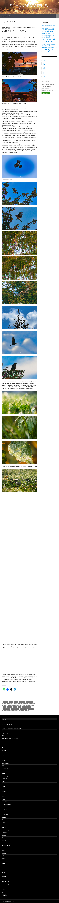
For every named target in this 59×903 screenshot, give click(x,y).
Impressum (48, 15)
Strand (55, 47)
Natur (54, 39)
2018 (44, 71)
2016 (44, 73)
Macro (47, 39)
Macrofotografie (16, 27)
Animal (45, 25)
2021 (44, 67)
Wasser (44, 52)
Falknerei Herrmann (46, 29)
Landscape (44, 37)
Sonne (47, 45)
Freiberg (51, 31)
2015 (44, 75)
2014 (44, 76)
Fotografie (46, 31)
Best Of (23, 15)
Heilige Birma (44, 33)
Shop (54, 15)
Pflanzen (32, 27)
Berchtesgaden (52, 25)
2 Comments (24, 34)
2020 (44, 68)
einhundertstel (6, 16)
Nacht (50, 39)
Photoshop (48, 44)
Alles (3, 27)
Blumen (50, 26)
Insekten (44, 35)
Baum (48, 25)
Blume (47, 26)
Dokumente (36, 15)
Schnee (44, 46)
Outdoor (23, 27)
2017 (44, 72)
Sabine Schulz (16, 34)
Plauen (52, 44)
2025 (44, 62)
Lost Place (43, 39)
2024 (44, 63)
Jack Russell (48, 35)
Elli (53, 28)
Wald (52, 50)
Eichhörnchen (49, 28)
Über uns (42, 15)
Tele (3, 28)
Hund (52, 33)
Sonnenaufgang (53, 45)
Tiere (6, 28)
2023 (44, 64)
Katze (53, 35)
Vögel (9, 28)
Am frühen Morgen (14, 31)
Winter (49, 52)
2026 (44, 60)
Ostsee (43, 42)
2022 (44, 66)
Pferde (28, 27)
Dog (45, 28)
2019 (44, 69)
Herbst (48, 33)
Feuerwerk (52, 29)
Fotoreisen (29, 15)
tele (42, 50)
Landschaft (8, 27)
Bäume (43, 28)
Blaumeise (44, 26)
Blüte (53, 26)
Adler (43, 25)
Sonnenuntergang (48, 48)
